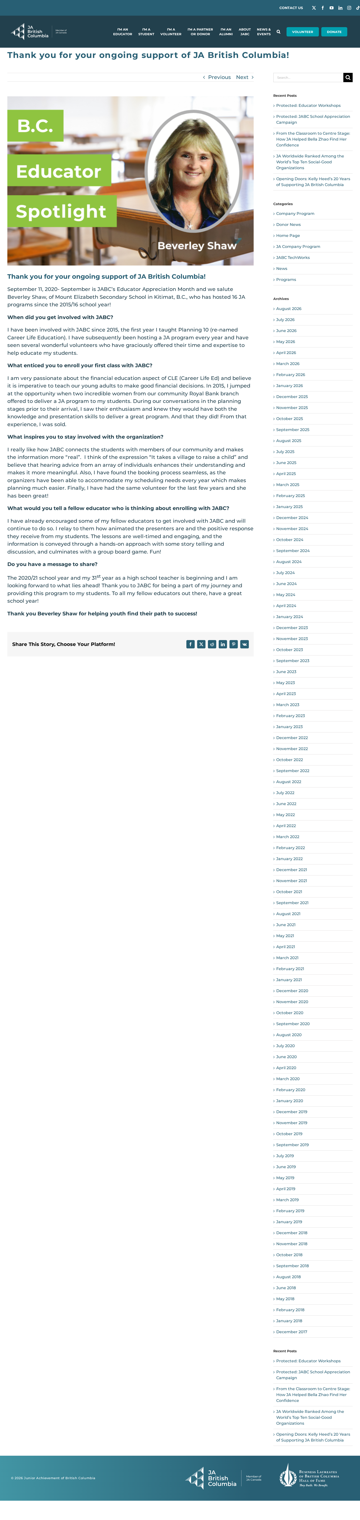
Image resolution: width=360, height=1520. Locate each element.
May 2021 (285, 935)
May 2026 (285, 341)
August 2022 (288, 781)
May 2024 (285, 594)
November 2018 (291, 1244)
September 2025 (292, 429)
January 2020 (289, 1100)
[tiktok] (358, 8)
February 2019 (290, 1211)
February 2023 (290, 715)
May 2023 (285, 682)
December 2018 (291, 1233)
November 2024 (292, 528)
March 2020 (288, 1078)
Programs (286, 279)
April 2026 (286, 352)
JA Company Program (298, 246)
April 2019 (285, 1189)
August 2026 (288, 308)
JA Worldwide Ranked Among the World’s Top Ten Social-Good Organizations (310, 162)
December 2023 (292, 627)
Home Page (288, 235)
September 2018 (292, 1266)
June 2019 (286, 1167)
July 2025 (285, 451)
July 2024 (285, 572)
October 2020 (289, 1012)
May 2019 (285, 1178)
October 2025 (289, 418)
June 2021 (286, 924)
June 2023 (286, 671)
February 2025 (290, 495)
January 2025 (289, 506)
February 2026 (290, 374)
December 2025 (292, 396)
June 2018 (286, 1288)
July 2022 (285, 792)
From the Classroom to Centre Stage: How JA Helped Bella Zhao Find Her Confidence (313, 139)
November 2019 (291, 1123)
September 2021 (292, 902)
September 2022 (292, 770)
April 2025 (286, 473)
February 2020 (290, 1089)
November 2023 (292, 638)
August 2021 (288, 913)
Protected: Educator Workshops (308, 105)
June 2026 (286, 330)
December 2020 (292, 990)
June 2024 (286, 583)
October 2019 (289, 1134)
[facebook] (323, 8)
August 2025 (288, 440)
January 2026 (289, 385)
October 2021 (289, 891)
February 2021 (290, 968)
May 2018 (285, 1299)
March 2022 (287, 836)
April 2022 (286, 825)
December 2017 (291, 1332)
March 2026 (288, 363)
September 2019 (292, 1145)
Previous (219, 77)
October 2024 (289, 539)
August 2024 (289, 561)
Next (242, 77)
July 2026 (285, 319)
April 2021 (285, 946)
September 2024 (293, 550)
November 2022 (292, 748)
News (281, 268)
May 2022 (285, 814)
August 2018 (288, 1277)
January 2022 (289, 858)
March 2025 (287, 484)
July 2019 (285, 1156)
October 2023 (289, 649)
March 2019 (287, 1200)
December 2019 (291, 1111)
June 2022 (286, 803)
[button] (278, 32)
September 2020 (293, 1023)
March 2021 (287, 957)
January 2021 (289, 979)
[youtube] (332, 8)
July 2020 (285, 1045)
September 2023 (292, 660)
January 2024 (289, 616)
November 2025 (292, 407)
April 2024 (286, 605)
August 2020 (289, 1034)
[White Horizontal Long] (38, 25)
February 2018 (290, 1310)
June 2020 (286, 1056)
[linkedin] (340, 8)
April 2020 (286, 1067)
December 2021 (291, 869)
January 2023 (289, 726)
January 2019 (289, 1222)
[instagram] (349, 8)
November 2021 (291, 880)
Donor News (288, 224)
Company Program (295, 213)
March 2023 (287, 704)
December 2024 (292, 517)
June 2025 (286, 462)
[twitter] (314, 8)
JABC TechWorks (293, 257)
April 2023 (286, 693)
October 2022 (289, 759)
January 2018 (289, 1321)
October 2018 (289, 1255)
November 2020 (292, 1001)
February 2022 (290, 847)
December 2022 (292, 737)
